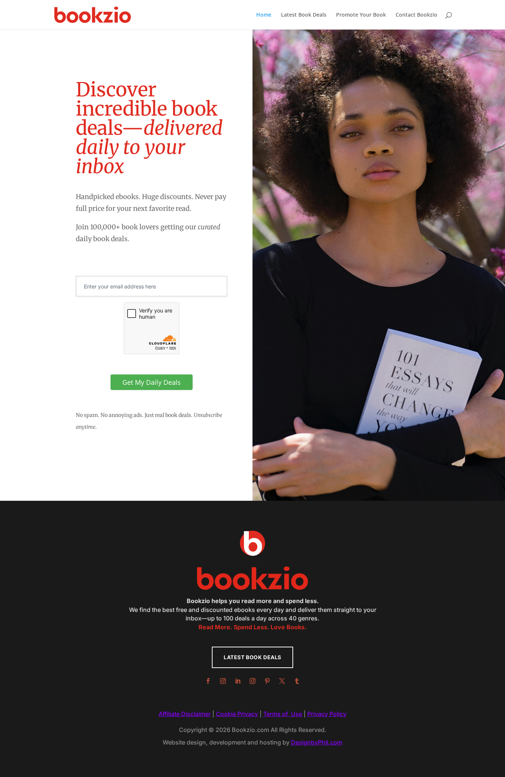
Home (263, 15)
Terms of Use (282, 714)
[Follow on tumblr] (297, 681)
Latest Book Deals (303, 15)
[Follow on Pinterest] (267, 681)
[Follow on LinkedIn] (238, 681)
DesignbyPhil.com (316, 742)
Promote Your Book (361, 15)
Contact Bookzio (416, 15)
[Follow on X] (282, 681)
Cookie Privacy (237, 714)
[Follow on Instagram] (223, 681)
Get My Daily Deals (151, 382)
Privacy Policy (326, 714)
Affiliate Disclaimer (185, 714)
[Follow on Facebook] (208, 681)
